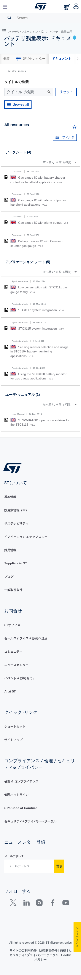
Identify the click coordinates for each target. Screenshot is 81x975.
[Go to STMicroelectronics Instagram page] (39, 904)
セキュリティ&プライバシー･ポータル (30, 821)
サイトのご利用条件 (24, 950)
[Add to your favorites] (74, 127)
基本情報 (10, 497)
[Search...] (9, 17)
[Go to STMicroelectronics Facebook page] (52, 904)
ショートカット (14, 726)
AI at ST (10, 691)
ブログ (8, 576)
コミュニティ (13, 651)
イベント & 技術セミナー (21, 678)
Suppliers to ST (15, 563)
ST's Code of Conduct (20, 808)
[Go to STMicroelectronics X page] (14, 904)
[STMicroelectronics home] (40, 6)
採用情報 (10, 550)
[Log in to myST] (76, 6)
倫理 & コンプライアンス (21, 781)
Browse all (21, 104)
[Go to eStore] (67, 6)
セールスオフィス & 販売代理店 (26, 638)
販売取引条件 (48, 950)
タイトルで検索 (16, 82)
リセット (66, 92)
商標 (63, 950)
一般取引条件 (13, 590)
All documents (17, 71)
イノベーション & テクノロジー (26, 536)
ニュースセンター (16, 665)
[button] (5, 6)
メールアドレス (14, 856)
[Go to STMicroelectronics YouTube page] (65, 904)
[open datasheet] (6, 177)
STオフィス (12, 625)
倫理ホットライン (16, 794)
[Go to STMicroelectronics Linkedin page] (26, 904)
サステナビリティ (16, 523)
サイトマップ (13, 739)
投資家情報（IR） (16, 510)
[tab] (6, 59)
